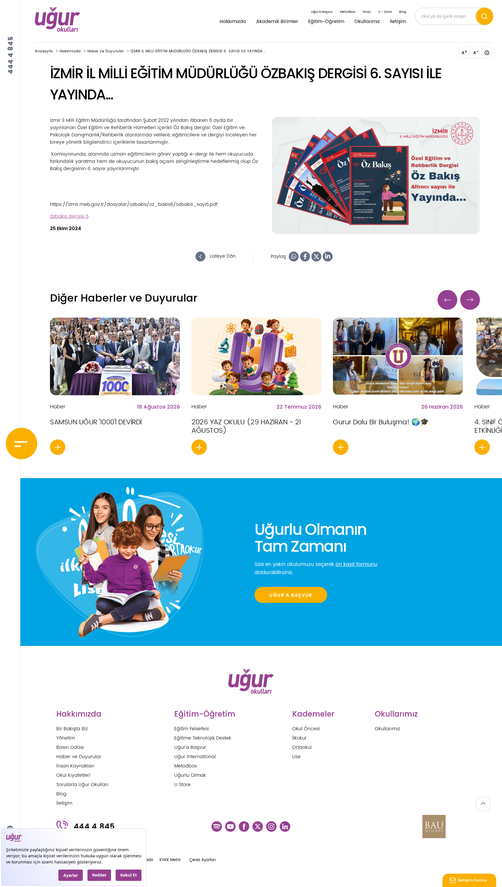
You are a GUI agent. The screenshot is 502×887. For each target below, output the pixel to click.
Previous (447, 300)
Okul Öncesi (306, 729)
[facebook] (244, 826)
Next (470, 300)
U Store (182, 784)
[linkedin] (285, 826)
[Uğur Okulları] (57, 19)
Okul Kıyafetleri (73, 775)
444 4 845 (10, 55)
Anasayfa (44, 51)
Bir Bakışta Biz (72, 729)
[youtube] (230, 826)
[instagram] (271, 826)
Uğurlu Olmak (190, 775)
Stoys (367, 12)
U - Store (385, 12)
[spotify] (216, 826)
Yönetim (65, 738)
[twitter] (257, 826)
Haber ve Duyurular (105, 51)
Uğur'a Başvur (190, 747)
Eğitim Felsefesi (191, 729)
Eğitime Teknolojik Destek (202, 738)
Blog (402, 12)
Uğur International (195, 756)
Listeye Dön (222, 256)
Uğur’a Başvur (322, 12)
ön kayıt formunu (356, 564)
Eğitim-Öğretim (326, 21)
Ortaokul (302, 747)
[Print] (490, 52)
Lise (296, 756)
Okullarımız (367, 21)
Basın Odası (70, 747)
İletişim (398, 21)
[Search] (484, 16)
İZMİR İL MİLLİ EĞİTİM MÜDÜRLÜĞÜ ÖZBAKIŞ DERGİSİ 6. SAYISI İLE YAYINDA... (198, 51)
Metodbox (347, 12)
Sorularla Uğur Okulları (82, 784)
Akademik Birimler (277, 21)
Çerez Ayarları (202, 860)
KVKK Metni (169, 860)
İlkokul (299, 738)
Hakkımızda (233, 21)
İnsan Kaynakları (75, 766)
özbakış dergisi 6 (69, 216)
